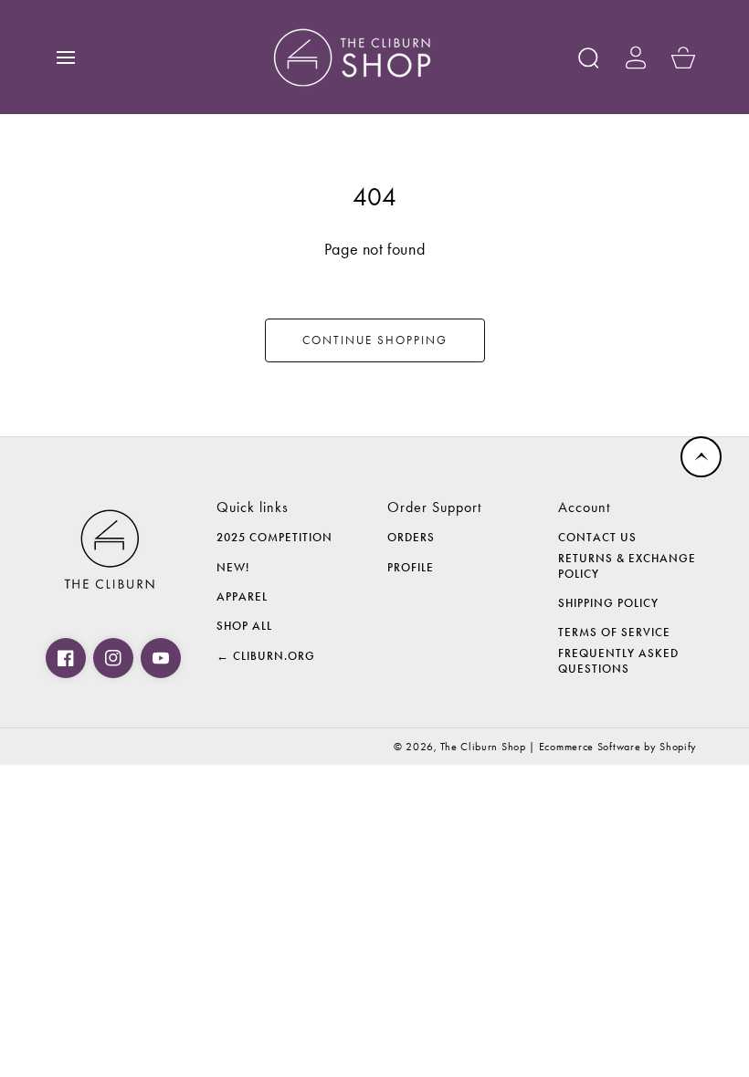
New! (232, 567)
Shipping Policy (608, 603)
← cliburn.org (265, 656)
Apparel (242, 597)
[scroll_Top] (701, 456)
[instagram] (113, 658)
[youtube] (161, 658)
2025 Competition (274, 537)
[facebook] (66, 658)
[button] (66, 57)
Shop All (244, 626)
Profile (410, 567)
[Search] (588, 57)
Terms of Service (614, 632)
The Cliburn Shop (482, 746)
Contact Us (597, 537)
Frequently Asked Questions (618, 661)
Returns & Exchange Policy (627, 566)
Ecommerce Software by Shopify (618, 746)
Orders (411, 537)
